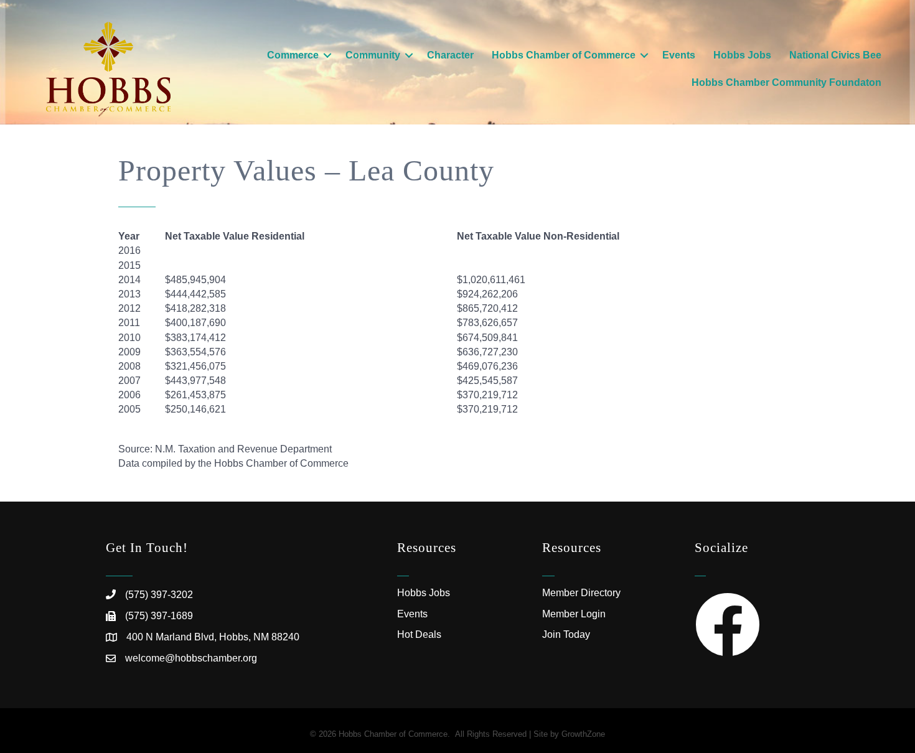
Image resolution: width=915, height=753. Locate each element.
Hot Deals (419, 634)
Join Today (566, 634)
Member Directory (581, 592)
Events (678, 55)
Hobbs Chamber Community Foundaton (786, 82)
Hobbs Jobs (742, 55)
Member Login (574, 614)
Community (372, 55)
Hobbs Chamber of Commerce (564, 55)
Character (450, 55)
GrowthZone (583, 734)
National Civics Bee (835, 55)
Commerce (293, 55)
